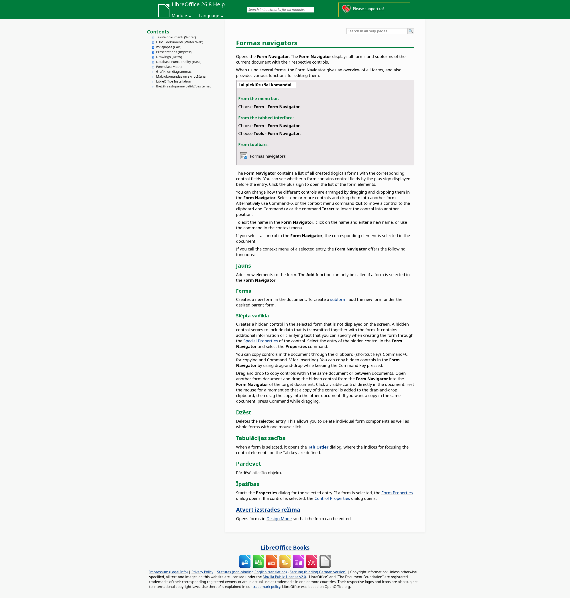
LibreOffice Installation (173, 81)
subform (338, 299)
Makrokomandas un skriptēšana (181, 76)
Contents (158, 31)
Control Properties (332, 498)
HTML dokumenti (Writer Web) (179, 42)
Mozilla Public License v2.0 (284, 576)
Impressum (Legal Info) (168, 571)
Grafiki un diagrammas (173, 71)
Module (179, 16)
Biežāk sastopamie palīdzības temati (184, 86)
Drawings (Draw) (169, 56)
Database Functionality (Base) (179, 61)
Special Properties (260, 340)
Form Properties (397, 492)
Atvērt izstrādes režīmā (268, 509)
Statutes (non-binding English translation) (252, 571)
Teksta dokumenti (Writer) (176, 37)
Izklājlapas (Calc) (168, 47)
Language (209, 16)
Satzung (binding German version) (318, 571)
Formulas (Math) (169, 66)
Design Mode (279, 518)
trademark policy (266, 586)
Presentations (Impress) (174, 52)
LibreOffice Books (285, 547)
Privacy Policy (202, 571)
